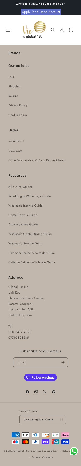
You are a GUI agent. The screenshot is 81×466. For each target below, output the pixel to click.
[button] (8, 29)
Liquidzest (52, 450)
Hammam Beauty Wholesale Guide (31, 253)
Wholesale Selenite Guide (25, 243)
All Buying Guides (20, 187)
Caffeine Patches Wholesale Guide (31, 262)
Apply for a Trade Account (41, 12)
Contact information (43, 457)
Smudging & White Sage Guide (29, 196)
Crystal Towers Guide (22, 215)
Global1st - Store (23, 450)
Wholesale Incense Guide (25, 205)
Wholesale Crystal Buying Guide (30, 234)
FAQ (11, 77)
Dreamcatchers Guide (23, 224)
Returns (13, 96)
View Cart (15, 151)
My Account (16, 141)
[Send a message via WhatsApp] (74, 451)
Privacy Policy (17, 105)
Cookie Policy (17, 115)
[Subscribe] (63, 362)
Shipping (14, 86)
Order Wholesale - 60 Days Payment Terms (37, 160)
